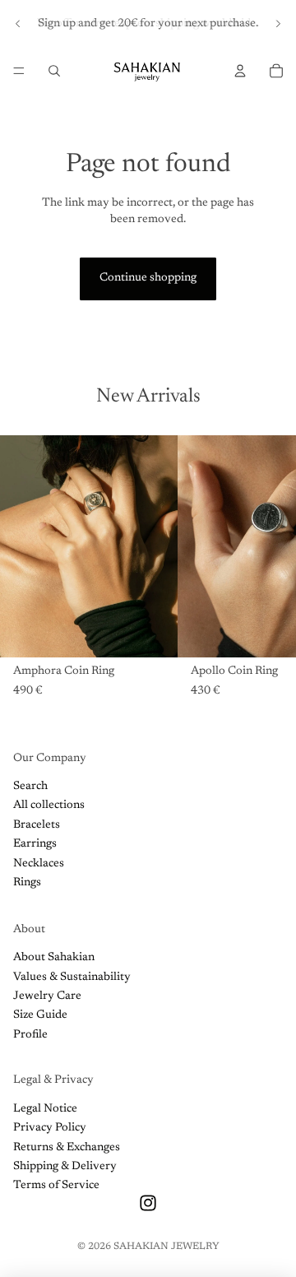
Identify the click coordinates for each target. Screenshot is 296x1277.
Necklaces (38, 864)
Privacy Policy (49, 1128)
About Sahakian (54, 958)
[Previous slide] (18, 24)
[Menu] (19, 71)
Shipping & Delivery (65, 1167)
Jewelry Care (47, 996)
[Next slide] (278, 24)
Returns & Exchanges (66, 1148)
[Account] (240, 71)
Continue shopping (148, 278)
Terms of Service (56, 1185)
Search (30, 786)
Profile (30, 1035)
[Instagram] (148, 1203)
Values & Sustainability (72, 977)
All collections (49, 805)
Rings (27, 883)
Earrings (35, 844)
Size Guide (40, 1015)
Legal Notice (45, 1109)
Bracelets (36, 825)
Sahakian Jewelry (166, 1246)
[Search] (54, 71)
